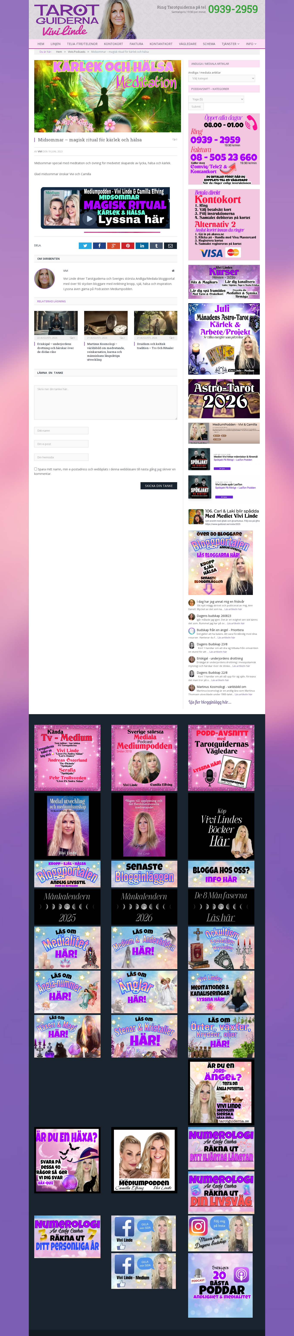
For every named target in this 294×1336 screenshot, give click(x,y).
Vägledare (188, 44)
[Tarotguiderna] (86, 18)
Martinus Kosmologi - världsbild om (221, 687)
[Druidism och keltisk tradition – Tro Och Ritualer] (156, 325)
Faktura (136, 44)
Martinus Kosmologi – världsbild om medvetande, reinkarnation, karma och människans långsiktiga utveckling (106, 351)
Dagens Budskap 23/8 (212, 644)
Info (249, 44)
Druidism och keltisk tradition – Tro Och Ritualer (155, 346)
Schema (209, 44)
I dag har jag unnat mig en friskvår (220, 601)
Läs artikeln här (233, 609)
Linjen (55, 44)
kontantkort (161, 44)
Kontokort (113, 44)
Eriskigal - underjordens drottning (220, 658)
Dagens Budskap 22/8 (212, 672)
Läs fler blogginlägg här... (209, 702)
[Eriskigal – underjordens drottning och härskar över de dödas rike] (56, 325)
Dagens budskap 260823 (214, 616)
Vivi (40, 151)
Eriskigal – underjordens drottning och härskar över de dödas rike (55, 348)
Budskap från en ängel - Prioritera (220, 630)
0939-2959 (233, 8)
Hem (40, 44)
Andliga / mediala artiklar (204, 72)
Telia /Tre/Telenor (82, 44)
